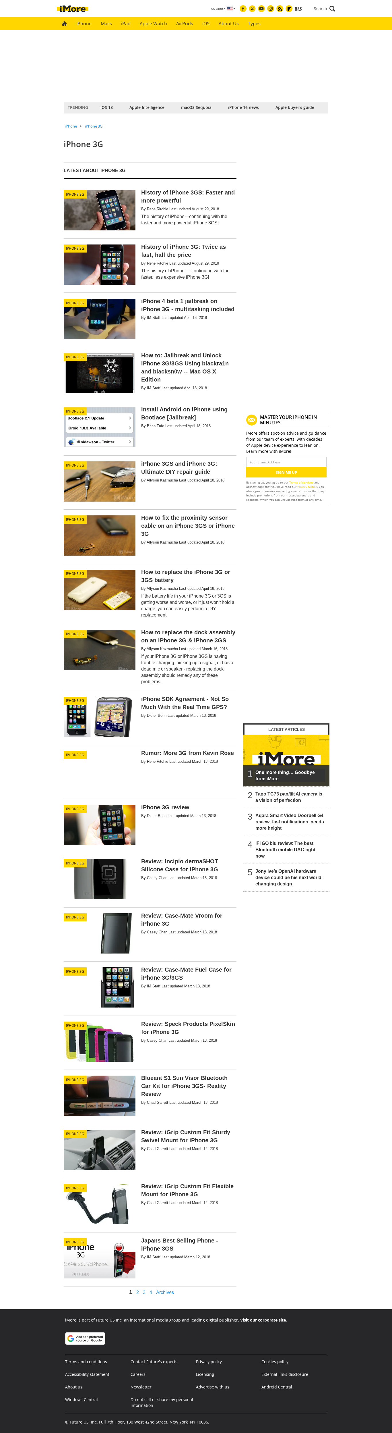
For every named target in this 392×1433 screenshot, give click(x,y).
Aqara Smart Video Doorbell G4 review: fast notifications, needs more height (289, 822)
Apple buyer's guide (294, 107)
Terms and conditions (86, 1361)
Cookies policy (274, 1361)
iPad (126, 23)
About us (73, 1387)
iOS (205, 23)
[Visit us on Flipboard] (289, 8)
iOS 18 (106, 107)
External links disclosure (284, 1374)
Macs (106, 23)
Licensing (205, 1374)
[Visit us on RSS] (279, 8)
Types (254, 23)
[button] (324, 8)
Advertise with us (212, 1387)
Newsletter (141, 1387)
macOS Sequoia (196, 107)
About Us (229, 23)
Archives (165, 1292)
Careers (138, 1374)
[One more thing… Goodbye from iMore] (286, 760)
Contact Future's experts (154, 1361)
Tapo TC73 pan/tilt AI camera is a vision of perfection (288, 797)
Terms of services (301, 482)
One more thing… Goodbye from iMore (285, 775)
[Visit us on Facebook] (243, 8)
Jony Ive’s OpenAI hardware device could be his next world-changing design (289, 877)
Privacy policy (209, 1361)
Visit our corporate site (263, 1320)
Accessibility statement (87, 1374)
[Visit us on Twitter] (252, 8)
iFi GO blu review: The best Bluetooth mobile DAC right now (285, 849)
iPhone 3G (93, 126)
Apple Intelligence (146, 107)
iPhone (84, 23)
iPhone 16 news (243, 107)
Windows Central (81, 1399)
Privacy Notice (307, 487)
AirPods (184, 23)
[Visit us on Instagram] (270, 8)
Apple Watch (153, 23)
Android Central (276, 1387)
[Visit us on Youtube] (261, 8)
